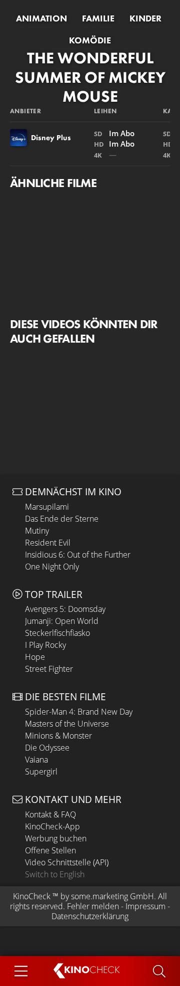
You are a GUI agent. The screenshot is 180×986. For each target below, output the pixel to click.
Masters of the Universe (67, 724)
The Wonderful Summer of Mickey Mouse (90, 77)
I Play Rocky (45, 645)
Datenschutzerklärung (90, 916)
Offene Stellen (50, 850)
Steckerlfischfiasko (57, 633)
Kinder (146, 18)
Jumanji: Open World (61, 621)
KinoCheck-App (52, 826)
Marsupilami (47, 507)
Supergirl (41, 772)
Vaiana (36, 760)
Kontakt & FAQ (50, 814)
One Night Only (52, 567)
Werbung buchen (55, 838)
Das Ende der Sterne (61, 519)
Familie (98, 18)
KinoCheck (31, 896)
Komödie (90, 40)
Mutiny (37, 531)
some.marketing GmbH (112, 896)
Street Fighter (49, 669)
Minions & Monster (58, 736)
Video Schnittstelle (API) (66, 862)
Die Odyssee (47, 748)
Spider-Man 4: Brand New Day (78, 712)
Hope (35, 657)
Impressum (146, 906)
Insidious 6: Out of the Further (77, 555)
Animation (41, 18)
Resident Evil (47, 543)
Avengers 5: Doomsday (65, 609)
